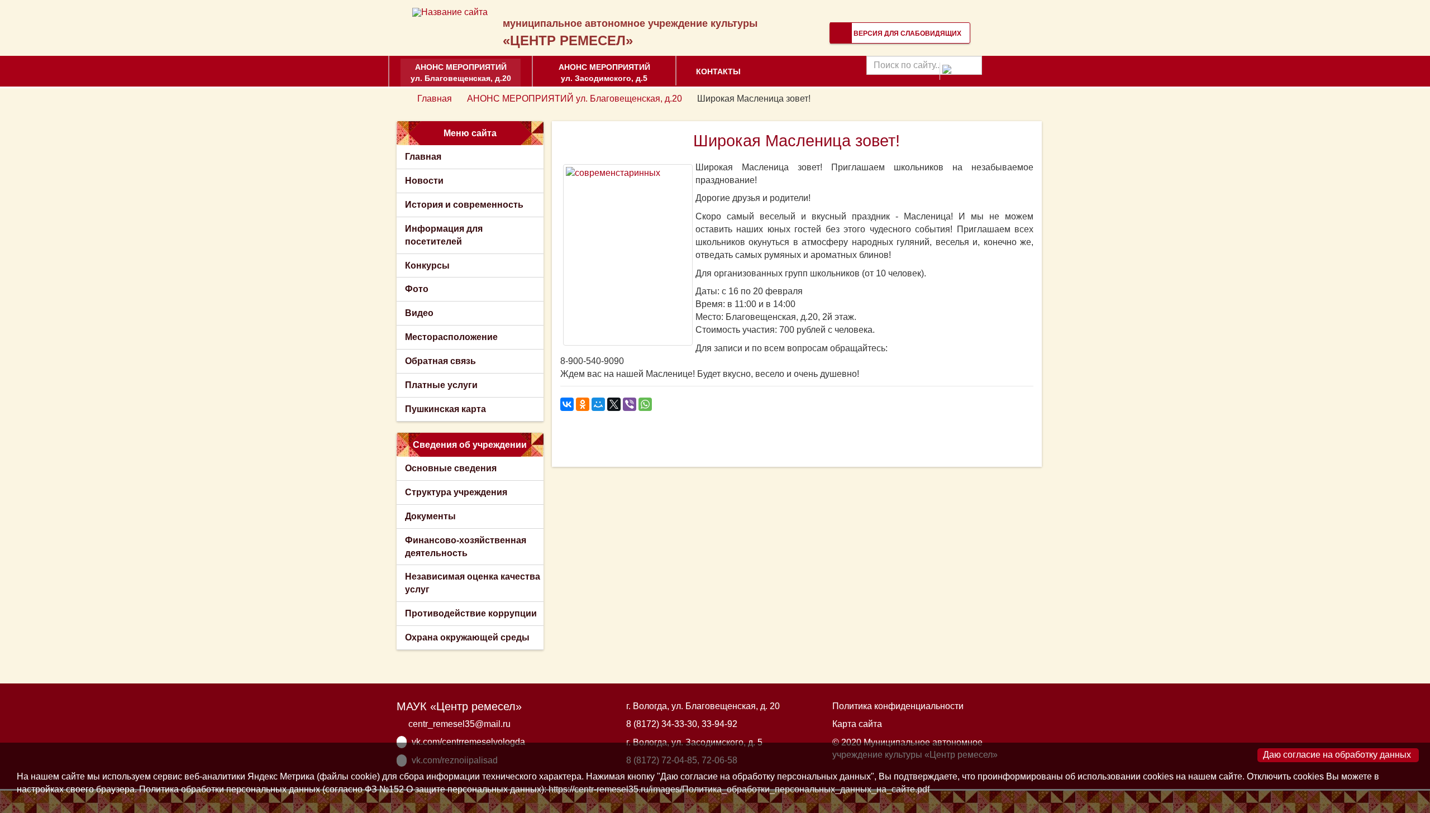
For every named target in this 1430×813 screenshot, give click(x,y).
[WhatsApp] (645, 404)
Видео (419, 313)
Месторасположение (451, 337)
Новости (424, 180)
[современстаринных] (628, 255)
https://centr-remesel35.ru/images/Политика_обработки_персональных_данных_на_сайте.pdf (739, 789)
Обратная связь (440, 361)
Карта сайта (857, 724)
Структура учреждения (456, 492)
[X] (614, 404)
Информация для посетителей (444, 235)
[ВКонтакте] (567, 404)
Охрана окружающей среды (467, 637)
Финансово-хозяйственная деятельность (465, 546)
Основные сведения (451, 468)
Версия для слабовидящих (906, 33)
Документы (430, 516)
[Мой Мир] (598, 404)
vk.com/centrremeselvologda (468, 742)
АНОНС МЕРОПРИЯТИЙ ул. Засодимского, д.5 (604, 73)
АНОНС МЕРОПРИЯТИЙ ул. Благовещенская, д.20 (461, 73)
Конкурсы (427, 265)
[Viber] (629, 404)
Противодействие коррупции (471, 613)
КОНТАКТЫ (718, 71)
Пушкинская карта (445, 409)
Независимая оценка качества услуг (472, 583)
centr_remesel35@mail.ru (459, 724)
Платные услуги (441, 385)
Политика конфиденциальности (898, 706)
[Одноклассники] (582, 404)
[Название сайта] (450, 12)
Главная (434, 98)
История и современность (464, 204)
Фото (416, 289)
